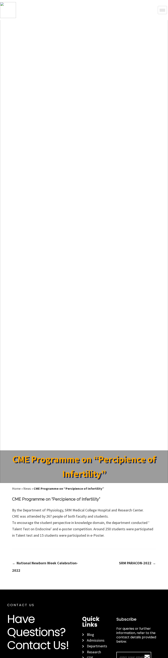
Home (16, 488)
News (27, 488)
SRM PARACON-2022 (137, 563)
